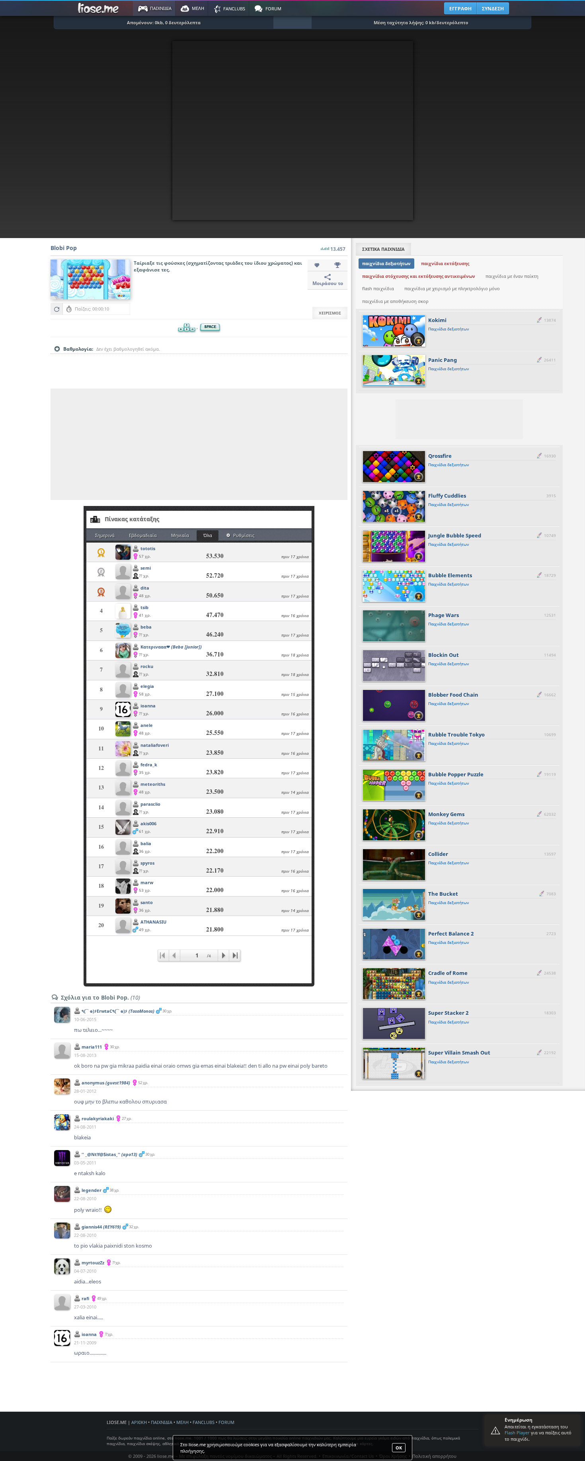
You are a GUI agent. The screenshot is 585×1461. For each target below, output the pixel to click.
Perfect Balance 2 (451, 933)
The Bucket (443, 893)
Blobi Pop (64, 248)
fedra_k (148, 765)
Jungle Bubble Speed (454, 535)
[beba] (123, 631)
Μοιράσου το (327, 283)
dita (144, 588)
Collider (438, 853)
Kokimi (437, 320)
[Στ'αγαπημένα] (318, 265)
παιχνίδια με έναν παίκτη (512, 276)
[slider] (199, 361)
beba (146, 627)
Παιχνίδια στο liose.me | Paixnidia (99, 8)
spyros (147, 863)
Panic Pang (442, 359)
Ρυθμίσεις (243, 535)
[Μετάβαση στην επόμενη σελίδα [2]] (223, 955)
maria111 (92, 1047)
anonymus (106, 1083)
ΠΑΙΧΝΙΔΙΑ (161, 1422)
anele (146, 725)
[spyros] (123, 867)
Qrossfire (440, 455)
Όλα (207, 535)
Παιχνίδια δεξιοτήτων (448, 329)
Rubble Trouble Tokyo (456, 734)
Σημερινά (105, 535)
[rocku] (123, 670)
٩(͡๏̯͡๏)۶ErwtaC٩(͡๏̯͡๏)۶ (118, 1011)
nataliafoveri (154, 745)
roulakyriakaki (98, 1118)
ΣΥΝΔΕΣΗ (493, 8)
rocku (146, 666)
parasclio (150, 804)
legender (91, 1190)
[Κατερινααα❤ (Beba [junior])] (123, 651)
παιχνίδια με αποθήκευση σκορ (395, 301)
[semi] (123, 572)
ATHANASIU (153, 922)
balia (145, 843)
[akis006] (123, 828)
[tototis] (123, 553)
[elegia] (123, 690)
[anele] (123, 729)
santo (146, 902)
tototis (147, 548)
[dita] (123, 592)
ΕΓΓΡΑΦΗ (460, 8)
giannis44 (101, 1227)
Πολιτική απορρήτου (434, 1456)
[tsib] (123, 612)
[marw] (123, 887)
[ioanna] (123, 710)
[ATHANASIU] (123, 926)
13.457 (337, 249)
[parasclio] (123, 808)
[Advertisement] (199, 444)
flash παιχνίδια (378, 288)
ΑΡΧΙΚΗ (139, 1422)
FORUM (226, 1422)
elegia (147, 686)
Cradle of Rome (448, 973)
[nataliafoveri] (123, 749)
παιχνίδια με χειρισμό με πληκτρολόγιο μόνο (452, 288)
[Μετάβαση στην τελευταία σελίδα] (234, 955)
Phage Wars (443, 615)
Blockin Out (443, 654)
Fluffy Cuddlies (447, 495)
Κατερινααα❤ (171, 647)
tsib (144, 607)
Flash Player (517, 1433)
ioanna (148, 706)
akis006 (148, 823)
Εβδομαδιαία (143, 535)
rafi (85, 1298)
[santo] (123, 906)
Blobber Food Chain (453, 694)
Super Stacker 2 (448, 1012)
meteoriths (152, 784)
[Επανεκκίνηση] (56, 309)
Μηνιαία (180, 535)
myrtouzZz (93, 1263)
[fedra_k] (123, 769)
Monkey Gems (446, 814)
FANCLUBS (203, 1422)
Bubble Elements (450, 575)
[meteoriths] (123, 788)
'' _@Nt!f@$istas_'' (109, 1154)
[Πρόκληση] (337, 265)
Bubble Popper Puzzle (456, 774)
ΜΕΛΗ (182, 1422)
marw (146, 882)
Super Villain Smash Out (459, 1052)
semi (145, 568)
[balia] (123, 848)
